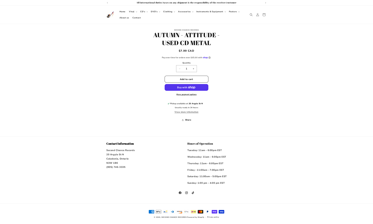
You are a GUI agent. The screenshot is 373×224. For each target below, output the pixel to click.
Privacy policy (213, 217)
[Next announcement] (265, 3)
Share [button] (188, 119)
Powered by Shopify (195, 217)
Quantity (186, 63)
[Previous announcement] (107, 3)
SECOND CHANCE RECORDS (174, 217)
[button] (132, 12)
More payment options (186, 94)
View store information (186, 112)
